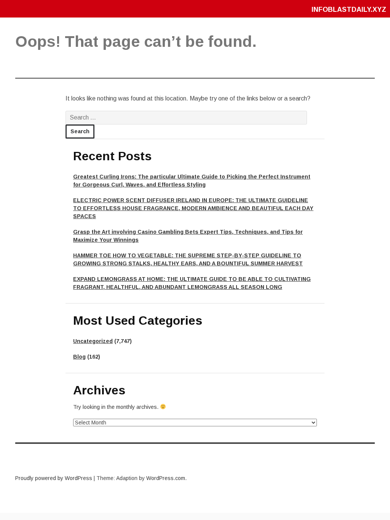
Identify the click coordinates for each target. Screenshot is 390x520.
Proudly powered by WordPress (53, 478)
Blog (79, 357)
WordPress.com (165, 478)
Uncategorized (93, 341)
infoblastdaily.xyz (349, 9)
